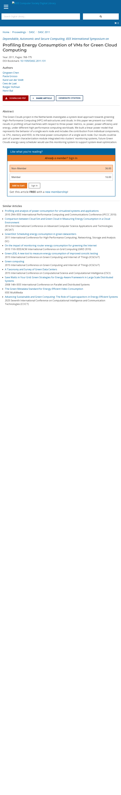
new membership (56, 192)
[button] (116, 23)
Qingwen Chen (11, 72)
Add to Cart (18, 185)
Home (6, 32)
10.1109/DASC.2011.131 (33, 61)
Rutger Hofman (11, 87)
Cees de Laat (10, 83)
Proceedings (19, 32)
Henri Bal (8, 90)
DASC (32, 32)
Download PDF (17, 98)
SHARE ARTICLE (43, 98)
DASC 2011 (44, 32)
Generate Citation (69, 98)
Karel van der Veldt (13, 80)
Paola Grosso (10, 76)
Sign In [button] (73, 158)
